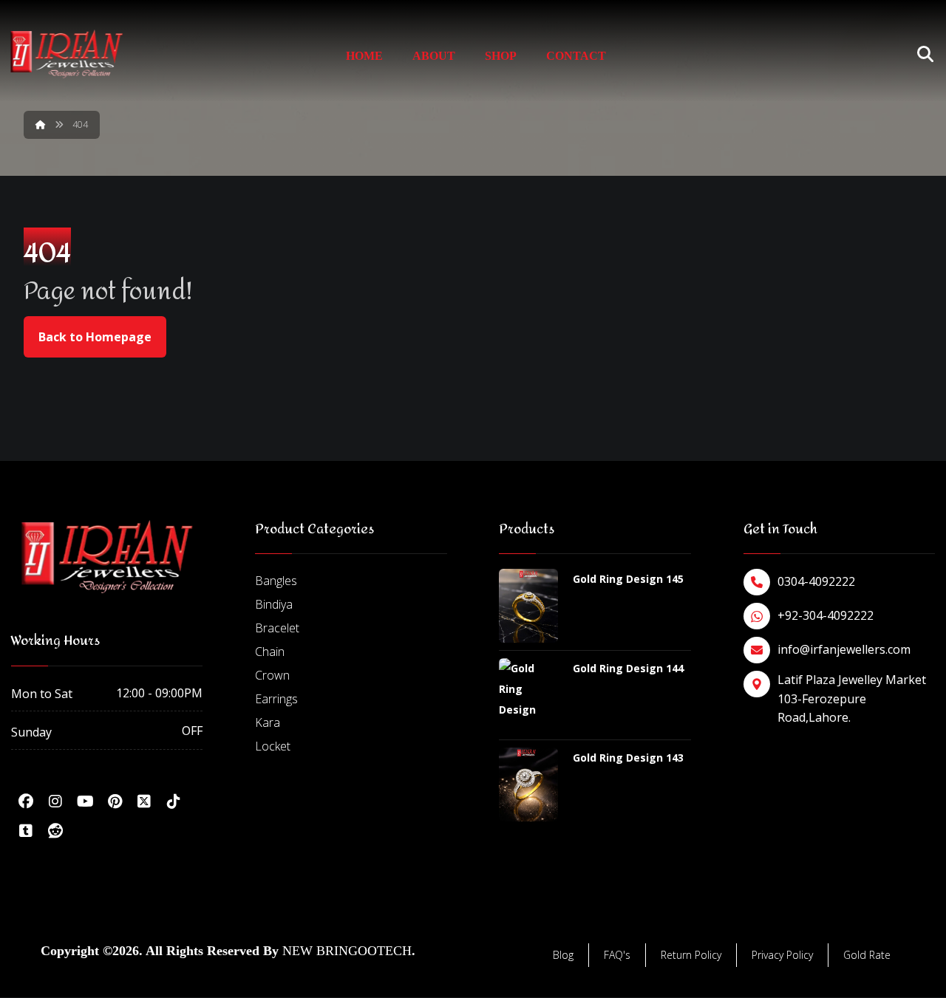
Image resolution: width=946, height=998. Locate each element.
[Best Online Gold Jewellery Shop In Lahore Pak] (66, 54)
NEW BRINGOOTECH (347, 950)
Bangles (276, 581)
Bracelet (277, 628)
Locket (272, 746)
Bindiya (274, 604)
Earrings (276, 699)
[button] (26, 801)
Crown (272, 675)
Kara (267, 722)
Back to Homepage (95, 337)
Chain (270, 651)
